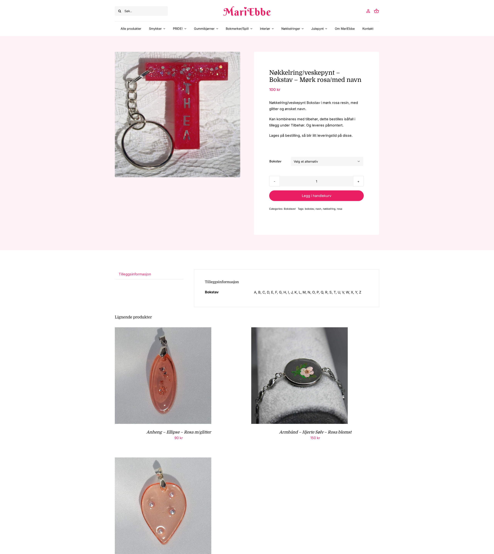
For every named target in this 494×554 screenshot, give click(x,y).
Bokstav (275, 161)
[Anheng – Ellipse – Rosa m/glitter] (163, 330)
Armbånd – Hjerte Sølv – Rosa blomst (315, 432)
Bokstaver (290, 208)
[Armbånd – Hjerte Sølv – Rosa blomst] (299, 330)
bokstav (309, 208)
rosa (339, 208)
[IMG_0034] (177, 114)
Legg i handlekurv (316, 196)
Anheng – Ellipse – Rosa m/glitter (178, 432)
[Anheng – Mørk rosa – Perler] (163, 460)
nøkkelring (329, 208)
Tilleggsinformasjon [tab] (135, 274)
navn (318, 208)
